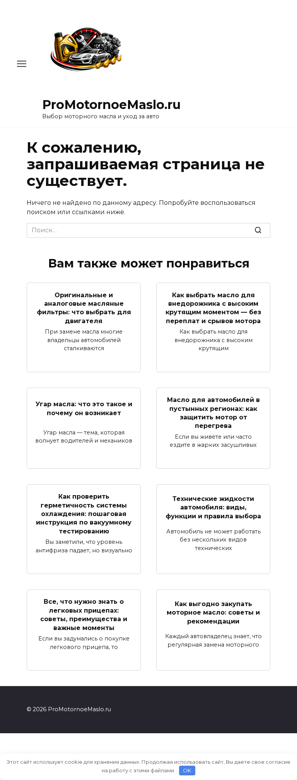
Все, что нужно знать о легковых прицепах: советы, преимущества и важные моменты (83, 614)
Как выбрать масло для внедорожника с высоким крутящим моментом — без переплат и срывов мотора (213, 307)
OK (187, 770)
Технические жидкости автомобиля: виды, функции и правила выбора (213, 507)
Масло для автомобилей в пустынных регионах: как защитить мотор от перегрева (213, 412)
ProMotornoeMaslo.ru (111, 104)
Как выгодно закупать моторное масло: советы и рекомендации (213, 612)
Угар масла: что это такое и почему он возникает (84, 408)
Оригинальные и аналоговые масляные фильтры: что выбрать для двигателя (84, 307)
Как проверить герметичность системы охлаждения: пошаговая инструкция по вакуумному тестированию (83, 514)
